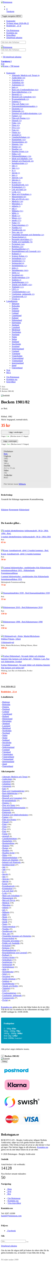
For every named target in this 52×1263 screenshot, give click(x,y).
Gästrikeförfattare (21, 137)
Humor (16, 147)
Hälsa (16, 154)
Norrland (15, 334)
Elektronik (18, 111)
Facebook (11, 1231)
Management (19, 196)
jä (14, 170)
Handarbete (19, 139)
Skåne (14, 339)
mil (14, 208)
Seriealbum (19, 258)
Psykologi (18, 244)
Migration (17, 204)
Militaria (17, 211)
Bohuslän (16, 306)
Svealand (15, 346)
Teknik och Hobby (22, 284)
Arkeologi (18, 80)
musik (16, 220)
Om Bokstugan (12, 30)
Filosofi (17, 120)
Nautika (17, 227)
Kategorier (10, 21)
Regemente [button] (14, 510)
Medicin (17, 201)
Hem (3, 386)
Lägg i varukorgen (15, 432)
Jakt (15, 168)
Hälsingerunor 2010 (34, 607)
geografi (16, 135)
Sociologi (17, 275)
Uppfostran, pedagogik (23, 294)
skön (15, 268)
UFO (15, 289)
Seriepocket (18, 263)
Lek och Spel (19, 189)
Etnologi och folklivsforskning (27, 113)
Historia (17, 144)
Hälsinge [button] (5, 510)
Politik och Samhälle (22, 242)
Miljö (15, 213)
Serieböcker (18, 261)
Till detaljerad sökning (12, 57)
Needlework (19, 230)
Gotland (15, 313)
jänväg (16, 173)
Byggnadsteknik (20, 99)
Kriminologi (18, 187)
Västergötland (17, 358)
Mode (16, 216)
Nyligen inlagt (17, 23)
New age (17, 232)
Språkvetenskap (20, 277)
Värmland (16, 353)
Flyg (16, 128)
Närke (14, 337)
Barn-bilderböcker (21, 92)
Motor (16, 218)
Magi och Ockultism (21, 194)
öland (14, 365)
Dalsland (15, 311)
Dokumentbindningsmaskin (24, 106)
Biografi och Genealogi (24, 97)
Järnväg (17, 177)
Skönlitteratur (20, 270)
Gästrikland (16, 315)
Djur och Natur (20, 104)
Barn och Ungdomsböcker (25, 89)
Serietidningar (19, 265)
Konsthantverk (20, 185)
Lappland (16, 327)
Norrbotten (16, 332)
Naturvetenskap (20, 225)
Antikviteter (18, 78)
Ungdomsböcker (21, 292)
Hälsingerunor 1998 (34, 622)
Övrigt (16, 299)
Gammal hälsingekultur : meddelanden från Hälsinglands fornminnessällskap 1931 (25, 577)
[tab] (26, 686)
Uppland (15, 351)
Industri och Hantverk (23, 161)
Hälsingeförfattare (21, 156)
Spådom (16, 280)
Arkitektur (18, 82)
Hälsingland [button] (24, 510)
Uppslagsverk (19, 296)
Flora (16, 125)
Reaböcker (13, 26)
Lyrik (16, 192)
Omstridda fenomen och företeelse (28, 235)
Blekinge (15, 303)
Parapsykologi (19, 237)
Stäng (4, 1061)
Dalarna (16, 101)
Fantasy (17, 116)
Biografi (17, 94)
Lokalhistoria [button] (7, 697)
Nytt (8, 370)
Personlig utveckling (22, 239)
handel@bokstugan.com (11, 1216)
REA (8, 372)
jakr (14, 166)
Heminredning (19, 142)
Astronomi (18, 85)
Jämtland (15, 325)
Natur (16, 223)
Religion (17, 246)
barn (15, 87)
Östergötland (17, 368)
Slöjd (16, 273)
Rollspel (16, 254)
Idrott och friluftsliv (22, 158)
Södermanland (18, 349)
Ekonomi (17, 109)
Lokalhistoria (11, 301)
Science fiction (20, 256)
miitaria (16, 206)
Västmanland (17, 361)
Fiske (16, 123)
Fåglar (16, 132)
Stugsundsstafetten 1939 (39, 593)
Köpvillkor (11, 35)
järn (14, 175)
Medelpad (16, 330)
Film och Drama (21, 118)
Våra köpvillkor (14, 1203)
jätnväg (16, 180)
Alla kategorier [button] (8, 771)
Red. (6, 454)
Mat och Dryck (20, 199)
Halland (15, 318)
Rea (8, 1194)
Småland (15, 342)
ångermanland (18, 363)
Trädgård (18, 287)
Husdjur (17, 149)
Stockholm (16, 344)
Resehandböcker (20, 249)
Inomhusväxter (20, 163)
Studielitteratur (20, 282)
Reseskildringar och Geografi (26, 251)
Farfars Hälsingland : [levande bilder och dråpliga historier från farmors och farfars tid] (25, 666)
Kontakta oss (11, 33)
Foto (15, 130)
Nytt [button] (8, 686)
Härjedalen (16, 322)
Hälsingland (17, 320)
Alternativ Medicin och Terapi (26, 75)
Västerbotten (17, 356)
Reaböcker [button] (9, 692)
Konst (16, 182)
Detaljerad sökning (14, 37)
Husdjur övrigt (20, 151)
